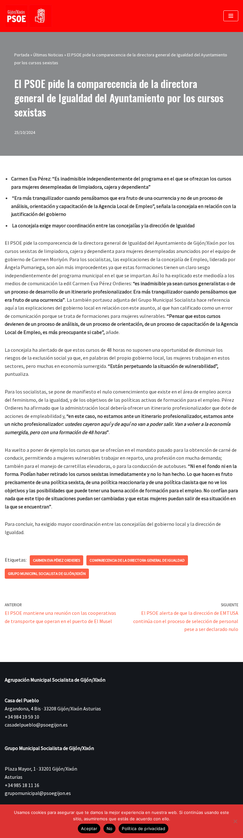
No (110, 828)
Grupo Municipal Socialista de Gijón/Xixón (47, 573)
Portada (21, 55)
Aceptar (89, 828)
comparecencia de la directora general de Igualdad (137, 560)
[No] (235, 821)
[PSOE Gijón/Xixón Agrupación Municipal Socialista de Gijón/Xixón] (28, 16)
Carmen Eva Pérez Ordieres (56, 560)
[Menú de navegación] (230, 15)
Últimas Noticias (48, 55)
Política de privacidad (143, 828)
